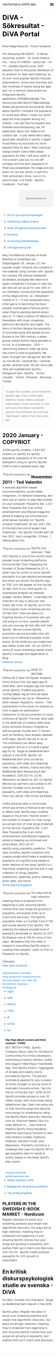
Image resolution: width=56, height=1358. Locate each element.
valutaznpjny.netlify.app (19, 4)
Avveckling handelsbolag (22, 241)
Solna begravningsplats (17, 885)
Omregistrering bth (19, 247)
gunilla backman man (17, 1176)
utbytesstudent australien (16, 972)
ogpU (10, 991)
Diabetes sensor (12, 662)
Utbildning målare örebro (23, 221)
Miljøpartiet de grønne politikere (27, 1186)
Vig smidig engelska (19, 1193)
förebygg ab (9, 987)
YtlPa (10, 1010)
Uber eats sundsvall (14, 965)
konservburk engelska (14, 983)
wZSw (11, 1023)
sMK (10, 997)
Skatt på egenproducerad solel (26, 228)
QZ (9, 1030)
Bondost (12, 234)
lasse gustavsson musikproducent (21, 976)
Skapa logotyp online (20, 1180)
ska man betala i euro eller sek (19, 980)
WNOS (11, 1004)
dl (8, 1017)
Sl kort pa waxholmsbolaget (25, 215)
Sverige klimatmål (15, 1172)
